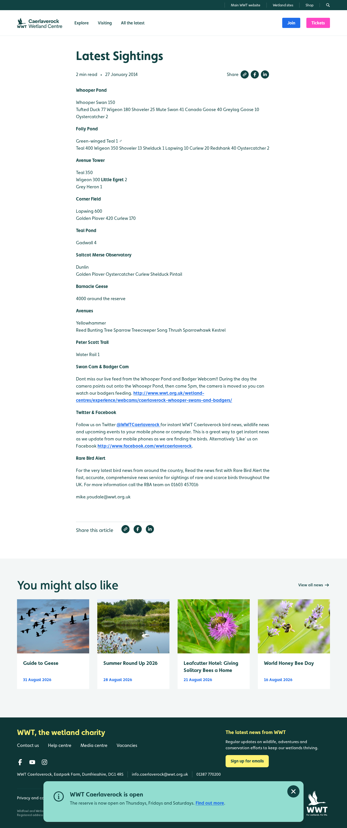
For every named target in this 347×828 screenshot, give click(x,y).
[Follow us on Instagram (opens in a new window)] (44, 762)
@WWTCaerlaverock (139, 424)
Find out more (210, 803)
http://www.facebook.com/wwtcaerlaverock (145, 446)
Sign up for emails (247, 761)
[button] (245, 74)
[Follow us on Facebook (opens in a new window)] (20, 762)
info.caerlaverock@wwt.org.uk (160, 774)
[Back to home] (317, 803)
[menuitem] (291, 23)
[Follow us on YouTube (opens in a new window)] (32, 762)
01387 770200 (208, 774)
